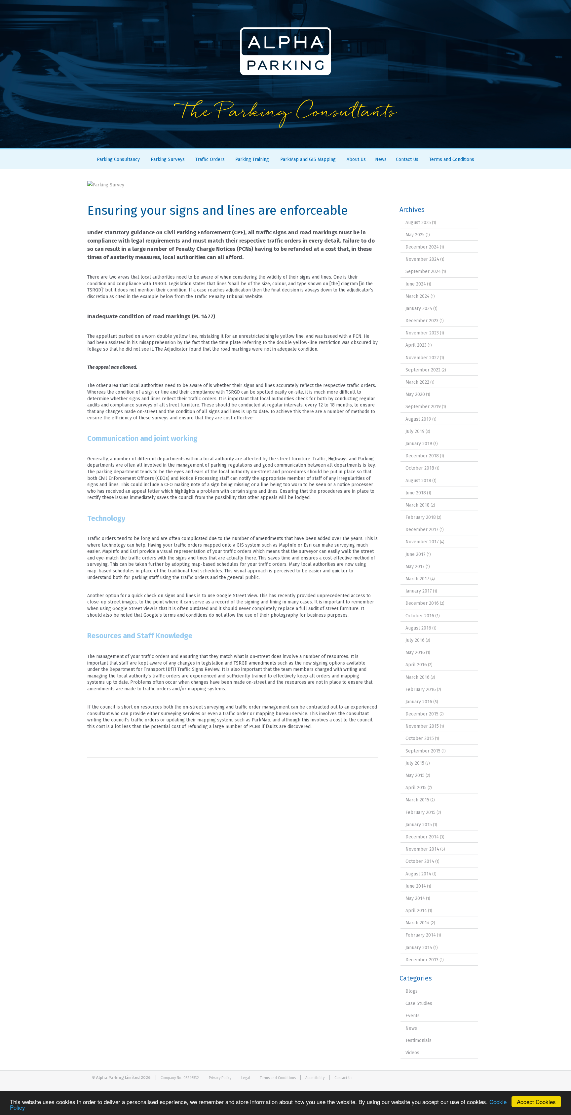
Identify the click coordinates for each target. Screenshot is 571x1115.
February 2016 (420, 689)
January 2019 (418, 443)
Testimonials (418, 1040)
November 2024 (422, 259)
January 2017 (418, 591)
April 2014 (416, 910)
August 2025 (418, 222)
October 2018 (419, 468)
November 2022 (422, 358)
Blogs (411, 991)
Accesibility (314, 1078)
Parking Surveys (168, 159)
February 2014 (420, 935)
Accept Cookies (536, 1101)
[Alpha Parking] (285, 143)
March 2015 (417, 800)
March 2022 (417, 382)
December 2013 (421, 960)
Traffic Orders (210, 159)
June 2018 (415, 493)
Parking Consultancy (118, 159)
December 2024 (422, 247)
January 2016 (418, 702)
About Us (356, 159)
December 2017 (421, 529)
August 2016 (418, 628)
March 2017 (417, 579)
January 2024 (418, 308)
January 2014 (418, 947)
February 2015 (420, 812)
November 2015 (422, 726)
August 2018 (418, 480)
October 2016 (419, 616)
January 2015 (418, 824)
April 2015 (416, 787)
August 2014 (418, 874)
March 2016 (417, 677)
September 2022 (422, 370)
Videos (412, 1053)
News (381, 159)
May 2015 (415, 775)
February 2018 (420, 517)
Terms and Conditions (451, 159)
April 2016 (416, 665)
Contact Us (407, 159)
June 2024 (415, 284)
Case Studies (418, 1003)
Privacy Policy (220, 1078)
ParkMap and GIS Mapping (308, 159)
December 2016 (422, 603)
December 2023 (421, 321)
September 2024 (423, 271)
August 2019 (418, 419)
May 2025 (415, 235)
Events (412, 1016)
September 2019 (423, 406)
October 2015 (419, 738)
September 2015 (422, 751)
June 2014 (415, 886)
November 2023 (422, 333)
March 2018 (417, 505)
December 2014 (422, 837)
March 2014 (417, 923)
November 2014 (422, 849)
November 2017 (422, 542)
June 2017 (415, 554)
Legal (245, 1078)
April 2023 (416, 345)
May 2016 (415, 652)
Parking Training (252, 159)
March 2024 (417, 296)
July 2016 (415, 640)
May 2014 (415, 898)
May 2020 (415, 394)
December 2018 (422, 456)
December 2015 (421, 714)
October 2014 (419, 861)
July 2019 (415, 431)
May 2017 (415, 566)
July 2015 (414, 763)
